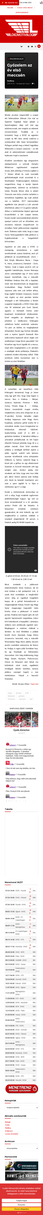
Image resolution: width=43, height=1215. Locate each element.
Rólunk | (11, 8)
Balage (8, 1122)
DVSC (27, 693)
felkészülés (11, 696)
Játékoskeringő (21, 12)
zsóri (31, 699)
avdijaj (10, 693)
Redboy (10, 81)
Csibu (7, 1125)
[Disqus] (21, 771)
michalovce (11, 699)
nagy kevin (22, 699)
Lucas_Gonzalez (11, 1134)
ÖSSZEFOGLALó (16, 59)
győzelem (22, 696)
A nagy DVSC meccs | (26, 8)
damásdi (19, 693)
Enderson (9, 1131)
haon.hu (34, 684)
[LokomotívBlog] (21, 28)
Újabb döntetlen (21, 730)
